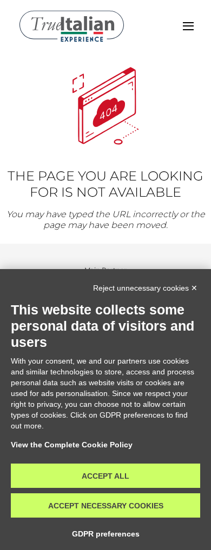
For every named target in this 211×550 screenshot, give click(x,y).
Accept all (105, 476)
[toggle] (188, 26)
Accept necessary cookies (105, 505)
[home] (71, 26)
